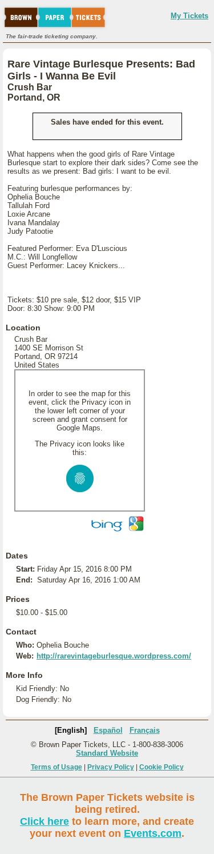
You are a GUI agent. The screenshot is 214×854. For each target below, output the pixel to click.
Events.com (152, 833)
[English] (71, 730)
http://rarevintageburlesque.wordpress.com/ (114, 656)
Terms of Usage (56, 767)
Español (108, 730)
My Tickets (189, 15)
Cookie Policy (161, 767)
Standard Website (107, 753)
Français (145, 730)
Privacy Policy (110, 767)
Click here (44, 821)
